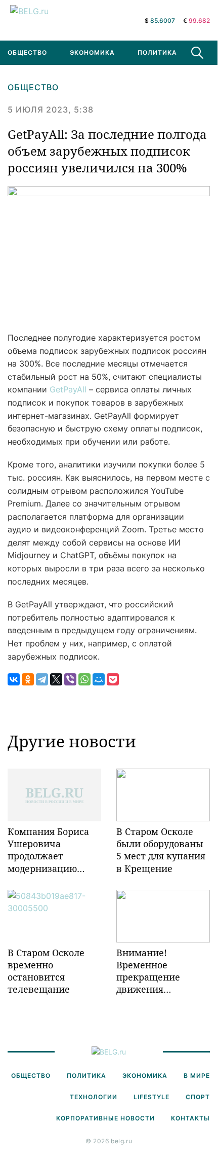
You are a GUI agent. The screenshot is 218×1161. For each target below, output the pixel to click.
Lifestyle (151, 1097)
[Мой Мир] (99, 679)
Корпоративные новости (105, 1118)
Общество (33, 87)
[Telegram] (42, 679)
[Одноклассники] (28, 679)
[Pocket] (113, 679)
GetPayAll (68, 389)
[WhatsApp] (84, 679)
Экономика (92, 52)
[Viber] (70, 679)
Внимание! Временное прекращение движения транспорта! (148, 971)
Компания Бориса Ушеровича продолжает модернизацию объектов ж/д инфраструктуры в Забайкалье (51, 850)
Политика (157, 52)
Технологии (93, 1097)
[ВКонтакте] (14, 679)
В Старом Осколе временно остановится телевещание (46, 971)
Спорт (198, 1097)
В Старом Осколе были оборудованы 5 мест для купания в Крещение (160, 850)
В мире (197, 1075)
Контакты (190, 1118)
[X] (56, 679)
